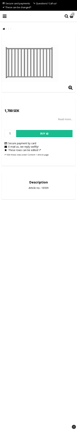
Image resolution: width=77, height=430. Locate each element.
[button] (72, 16)
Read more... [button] (65, 119)
